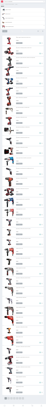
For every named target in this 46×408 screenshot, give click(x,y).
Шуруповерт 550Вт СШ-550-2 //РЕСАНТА (20, 386)
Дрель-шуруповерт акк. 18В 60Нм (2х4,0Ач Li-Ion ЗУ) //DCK (21, 117)
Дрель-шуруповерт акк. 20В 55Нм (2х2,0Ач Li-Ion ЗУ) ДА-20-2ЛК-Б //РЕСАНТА (23, 228)
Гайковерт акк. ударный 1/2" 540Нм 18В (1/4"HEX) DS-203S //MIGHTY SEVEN (23, 37)
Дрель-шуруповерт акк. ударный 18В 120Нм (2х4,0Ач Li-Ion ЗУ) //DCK (22, 67)
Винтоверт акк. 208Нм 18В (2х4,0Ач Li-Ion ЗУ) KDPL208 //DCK (21, 97)
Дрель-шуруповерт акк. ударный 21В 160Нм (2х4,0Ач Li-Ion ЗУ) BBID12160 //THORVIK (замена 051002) (25, 57)
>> (22, 398)
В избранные (42, 43)
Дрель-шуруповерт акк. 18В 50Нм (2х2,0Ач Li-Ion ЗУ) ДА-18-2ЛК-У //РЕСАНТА (23, 238)
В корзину (19, 53)
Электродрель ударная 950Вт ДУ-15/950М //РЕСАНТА (21, 297)
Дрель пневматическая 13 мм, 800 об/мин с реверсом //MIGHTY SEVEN (22, 137)
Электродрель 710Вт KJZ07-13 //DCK (19, 248)
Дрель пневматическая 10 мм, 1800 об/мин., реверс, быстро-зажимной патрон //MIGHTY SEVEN (25, 168)
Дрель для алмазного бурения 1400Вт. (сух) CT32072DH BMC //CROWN (22, 107)
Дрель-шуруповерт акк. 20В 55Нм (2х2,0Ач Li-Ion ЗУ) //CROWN (22, 147)
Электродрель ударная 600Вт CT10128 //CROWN (20, 307)
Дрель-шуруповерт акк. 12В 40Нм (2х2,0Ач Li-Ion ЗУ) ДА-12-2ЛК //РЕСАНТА (23, 346)
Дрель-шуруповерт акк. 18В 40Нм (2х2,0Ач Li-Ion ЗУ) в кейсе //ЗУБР (22, 188)
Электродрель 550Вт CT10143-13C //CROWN (20, 287)
